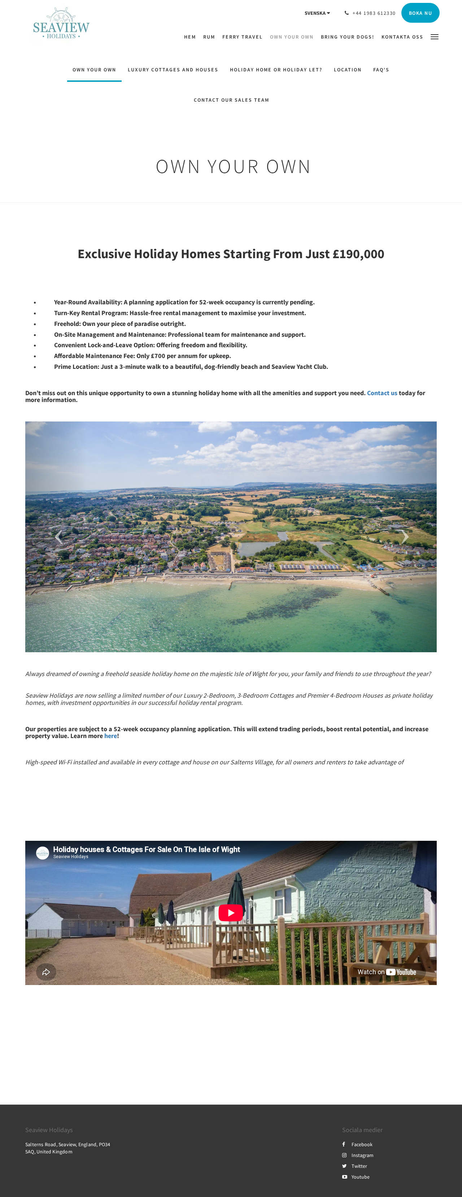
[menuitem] (192, 36)
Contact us (382, 393)
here (110, 736)
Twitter (359, 1166)
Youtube (361, 1177)
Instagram (363, 1155)
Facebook (362, 1144)
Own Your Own (94, 69)
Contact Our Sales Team (231, 100)
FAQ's (381, 69)
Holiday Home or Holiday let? (276, 69)
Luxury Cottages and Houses (173, 69)
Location (348, 69)
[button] (434, 36)
